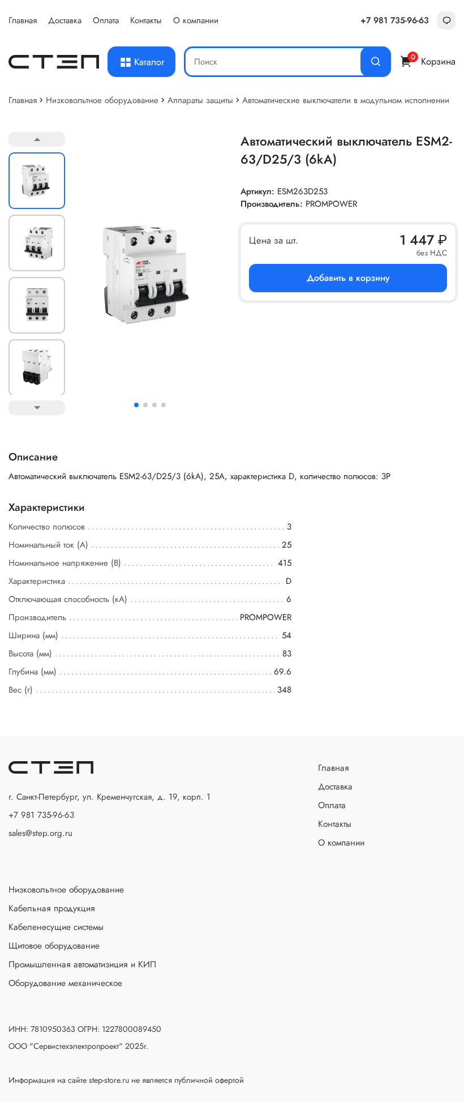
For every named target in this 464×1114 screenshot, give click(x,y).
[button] (136, 405)
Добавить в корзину (348, 277)
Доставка (64, 20)
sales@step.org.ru (40, 833)
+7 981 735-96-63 (394, 20)
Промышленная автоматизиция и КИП (82, 964)
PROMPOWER (331, 204)
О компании (195, 20)
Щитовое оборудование (54, 945)
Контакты (146, 20)
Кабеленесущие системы (56, 926)
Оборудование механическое (65, 982)
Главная (22, 20)
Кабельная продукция (51, 908)
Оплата (106, 20)
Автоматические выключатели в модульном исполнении (345, 100)
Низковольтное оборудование (102, 100)
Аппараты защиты (200, 100)
